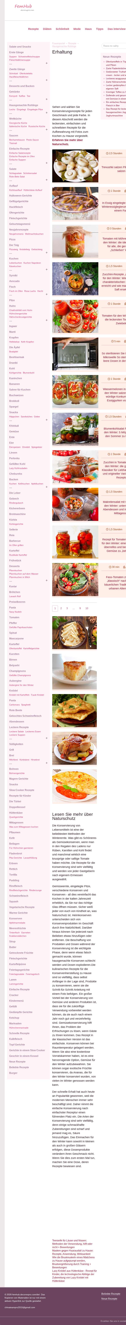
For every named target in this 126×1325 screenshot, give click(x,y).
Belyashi (14, 665)
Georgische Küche (18, 123)
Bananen (14, 384)
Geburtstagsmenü (19, 224)
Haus (88, 28)
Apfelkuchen (37, 483)
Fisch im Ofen (16, 291)
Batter (12, 947)
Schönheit (62, 28)
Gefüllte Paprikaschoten (20, 627)
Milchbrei (13, 759)
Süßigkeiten (16, 744)
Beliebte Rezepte (19, 1067)
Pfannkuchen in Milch (19, 577)
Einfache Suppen (17, 159)
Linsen (13, 452)
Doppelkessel (17, 807)
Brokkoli (14, 401)
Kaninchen (15, 378)
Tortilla (13, 874)
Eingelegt (21, 109)
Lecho (12, 109)
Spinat (13, 633)
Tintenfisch (14, 932)
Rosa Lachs (30, 291)
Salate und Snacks (20, 46)
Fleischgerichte (18, 218)
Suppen (13, 56)
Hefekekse (14, 342)
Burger (13, 1073)
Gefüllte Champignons (20, 675)
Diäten (47, 28)
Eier (11, 443)
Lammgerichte (16, 984)
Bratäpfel (13, 351)
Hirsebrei (35, 759)
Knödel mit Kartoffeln (19, 695)
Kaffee (22, 96)
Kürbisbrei (24, 759)
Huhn (12, 306)
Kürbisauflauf (15, 190)
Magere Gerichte (18, 778)
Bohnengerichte (17, 773)
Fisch (12, 287)
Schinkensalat (30, 173)
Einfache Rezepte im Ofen (22, 156)
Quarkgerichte (16, 817)
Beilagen (14, 843)
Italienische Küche (18, 126)
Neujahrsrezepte (18, 229)
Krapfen (14, 337)
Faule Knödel (37, 695)
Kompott (13, 96)
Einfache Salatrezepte (20, 153)
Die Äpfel (14, 347)
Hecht (40, 291)
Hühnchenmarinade (18, 1027)
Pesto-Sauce (32, 140)
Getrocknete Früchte (21, 953)
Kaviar (13, 586)
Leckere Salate (16, 731)
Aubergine (15, 681)
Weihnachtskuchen (34, 234)
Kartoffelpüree (17, 964)
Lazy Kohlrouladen (18, 468)
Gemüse (14, 431)
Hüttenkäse (16, 812)
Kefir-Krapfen (27, 342)
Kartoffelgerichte (31, 648)
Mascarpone (16, 638)
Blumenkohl (28, 372)
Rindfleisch (15, 886)
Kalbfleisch (15, 1039)
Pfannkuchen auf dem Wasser (23, 574)
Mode (77, 28)
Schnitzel (13, 73)
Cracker (13, 995)
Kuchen (13, 258)
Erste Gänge (16, 52)
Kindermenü (16, 1000)
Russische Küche (36, 126)
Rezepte (33, 28)
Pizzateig (13, 249)
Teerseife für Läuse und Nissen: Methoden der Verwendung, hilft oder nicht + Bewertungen (72, 1244)
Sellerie (13, 529)
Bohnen (14, 769)
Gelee (37, 416)
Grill (11, 749)
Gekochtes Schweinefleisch (25, 716)
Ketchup (14, 1018)
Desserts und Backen (21, 86)
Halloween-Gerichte (20, 195)
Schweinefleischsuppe (29, 56)
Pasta (12, 607)
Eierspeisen (15, 447)
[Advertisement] (74, 74)
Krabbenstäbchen (17, 936)
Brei (11, 755)
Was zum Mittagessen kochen (23, 827)
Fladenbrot (15, 853)
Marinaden (15, 1023)
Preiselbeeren (17, 602)
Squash (13, 901)
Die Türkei (15, 801)
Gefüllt (13, 1006)
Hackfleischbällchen (18, 77)
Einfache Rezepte (19, 148)
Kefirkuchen (24, 483)
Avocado (14, 281)
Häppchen (14, 416)
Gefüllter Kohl (17, 464)
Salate (12, 169)
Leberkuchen (15, 263)
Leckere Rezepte (19, 727)
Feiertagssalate (16, 974)
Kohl (12, 368)
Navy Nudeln (15, 612)
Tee (28, 96)
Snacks (13, 412)
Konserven (15, 918)
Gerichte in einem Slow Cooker (27, 1050)
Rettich (13, 869)
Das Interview (117, 28)
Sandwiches (26, 416)
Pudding (14, 880)
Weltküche (15, 118)
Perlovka (14, 458)
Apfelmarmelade (17, 922)
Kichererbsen (17, 508)
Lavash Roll (15, 596)
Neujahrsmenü (16, 234)
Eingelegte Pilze (35, 109)
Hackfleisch (16, 207)
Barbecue (15, 541)
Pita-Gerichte (15, 858)
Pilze (12, 300)
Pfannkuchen (15, 570)
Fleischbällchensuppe (19, 60)
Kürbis (13, 519)
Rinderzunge (35, 890)
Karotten (14, 654)
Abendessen (16, 721)
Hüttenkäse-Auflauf (33, 190)
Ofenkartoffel (15, 648)
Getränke (14, 91)
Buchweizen (16, 395)
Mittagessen (16, 822)
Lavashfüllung (30, 858)
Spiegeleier (36, 447)
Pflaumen (14, 832)
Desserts (14, 566)
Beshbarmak (16, 357)
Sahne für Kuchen (19, 389)
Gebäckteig (36, 249)
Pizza (12, 239)
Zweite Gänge (17, 69)
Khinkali (14, 426)
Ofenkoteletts (26, 73)
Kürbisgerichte (16, 524)
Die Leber (14, 493)
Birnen (13, 659)
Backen (13, 479)
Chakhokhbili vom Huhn (20, 310)
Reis (11, 535)
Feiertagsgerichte (19, 970)
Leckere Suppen (17, 735)
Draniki (13, 363)
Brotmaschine (17, 514)
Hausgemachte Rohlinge (23, 105)
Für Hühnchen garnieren (21, 848)
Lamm (12, 979)
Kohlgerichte (15, 372)
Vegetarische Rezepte (22, 907)
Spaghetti (25, 704)
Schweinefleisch (18, 896)
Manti (12, 332)
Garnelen (25, 932)
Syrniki (13, 275)
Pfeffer (13, 623)
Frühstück (15, 560)
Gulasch (14, 498)
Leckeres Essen (33, 731)
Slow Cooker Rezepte (21, 790)
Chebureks (15, 473)
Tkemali (13, 143)
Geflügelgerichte (18, 201)
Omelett (26, 447)
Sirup (12, 941)
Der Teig (14, 245)
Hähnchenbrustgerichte (20, 317)
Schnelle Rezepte (19, 1033)
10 (86, 608)
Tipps (99, 28)
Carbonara (14, 704)
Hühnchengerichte (18, 313)
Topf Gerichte (17, 1044)
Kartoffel (14, 550)
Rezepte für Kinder (20, 795)
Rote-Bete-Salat (17, 176)
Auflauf (13, 186)
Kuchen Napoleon (32, 263)
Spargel (13, 406)
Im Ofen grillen (16, 545)
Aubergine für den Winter (21, 685)
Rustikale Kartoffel (18, 555)
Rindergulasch (16, 503)
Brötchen (14, 592)
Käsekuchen (15, 266)
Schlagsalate (15, 173)
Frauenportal (58, 43)
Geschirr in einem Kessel (23, 1056)
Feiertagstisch (32, 974)
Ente (12, 437)
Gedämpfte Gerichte (20, 1012)
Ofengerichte (16, 212)
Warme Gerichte (18, 913)
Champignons (17, 671)
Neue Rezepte (17, 1061)
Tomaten (14, 617)
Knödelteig (25, 249)
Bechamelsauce (17, 140)
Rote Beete (15, 710)
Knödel (13, 690)
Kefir (12, 838)
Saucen (13, 135)
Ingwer (13, 326)
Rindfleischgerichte (18, 890)
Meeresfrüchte (17, 928)
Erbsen (13, 863)
